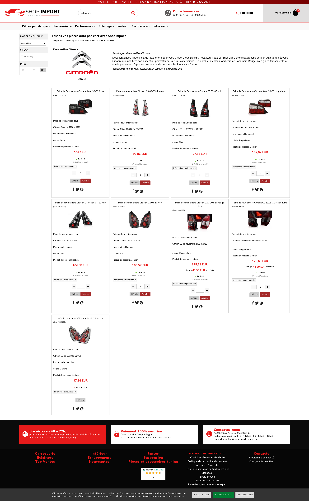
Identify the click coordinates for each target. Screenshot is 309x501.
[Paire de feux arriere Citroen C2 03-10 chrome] (80, 345)
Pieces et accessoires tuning (153, 461)
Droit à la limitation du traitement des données (208, 471)
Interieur (160, 26)
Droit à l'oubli (207, 476)
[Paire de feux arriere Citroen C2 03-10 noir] (140, 229)
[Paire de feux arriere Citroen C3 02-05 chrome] (140, 118)
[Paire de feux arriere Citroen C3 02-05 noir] (199, 118)
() (154, 477)
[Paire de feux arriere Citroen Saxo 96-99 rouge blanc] (260, 116)
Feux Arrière (83, 40)
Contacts (261, 453)
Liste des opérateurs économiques (207, 484)
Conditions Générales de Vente (207, 457)
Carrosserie (140, 26)
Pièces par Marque (35, 26)
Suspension (61, 26)
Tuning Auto (57, 40)
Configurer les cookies (261, 461)
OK (42, 70)
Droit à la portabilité (207, 480)
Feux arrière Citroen (103, 40)
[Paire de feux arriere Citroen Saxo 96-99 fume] (80, 116)
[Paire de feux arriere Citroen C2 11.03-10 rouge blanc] (199, 233)
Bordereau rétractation (207, 465)
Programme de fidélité (261, 457)
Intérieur (99, 453)
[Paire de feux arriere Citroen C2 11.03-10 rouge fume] (260, 229)
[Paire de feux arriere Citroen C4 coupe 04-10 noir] (80, 229)
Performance (84, 26)
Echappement (99, 457)
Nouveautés (99, 461)
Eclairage (105, 26)
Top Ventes (45, 461)
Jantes (121, 26)
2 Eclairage (70, 40)
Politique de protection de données (207, 461)
